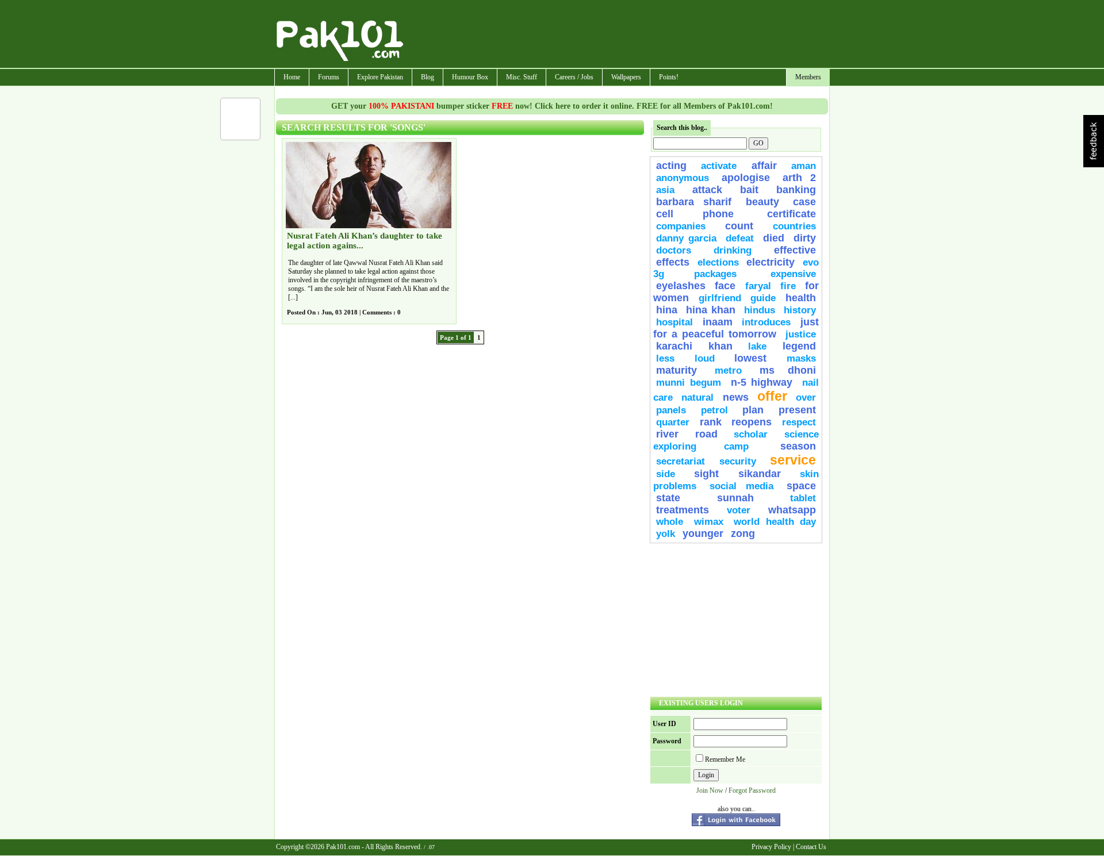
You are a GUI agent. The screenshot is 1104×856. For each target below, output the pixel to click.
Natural (697, 397)
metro (728, 370)
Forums (328, 77)
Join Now (709, 790)
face (725, 285)
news (736, 397)
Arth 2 (799, 177)
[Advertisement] (617, 35)
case (804, 202)
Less (665, 358)
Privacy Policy (771, 847)
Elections (718, 262)
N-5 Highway (762, 382)
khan (720, 346)
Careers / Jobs (574, 77)
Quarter (672, 422)
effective (795, 250)
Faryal (758, 286)
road (706, 434)
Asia (665, 190)
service (793, 459)
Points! (668, 77)
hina (666, 310)
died (773, 238)
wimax (708, 521)
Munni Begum (688, 382)
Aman (803, 165)
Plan (753, 410)
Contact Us (811, 847)
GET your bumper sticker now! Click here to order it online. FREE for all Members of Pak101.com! (552, 106)
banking (796, 189)
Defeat (740, 238)
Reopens (751, 422)
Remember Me (725, 759)
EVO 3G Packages (736, 268)
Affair (764, 165)
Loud (705, 358)
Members (808, 77)
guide (763, 298)
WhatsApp (792, 510)
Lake (757, 346)
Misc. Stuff (521, 77)
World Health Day (775, 521)
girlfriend (720, 298)
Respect (799, 422)
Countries (794, 226)
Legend (799, 346)
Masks (801, 358)
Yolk (665, 533)
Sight (706, 473)
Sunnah (735, 498)
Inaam (718, 322)
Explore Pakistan (380, 77)
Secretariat (680, 461)
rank (711, 422)
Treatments (682, 510)
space (801, 486)
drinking (733, 250)
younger (703, 533)
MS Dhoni (788, 370)
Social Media (741, 486)
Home (291, 77)
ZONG (743, 533)
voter (738, 510)
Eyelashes (681, 285)
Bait (749, 189)
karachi (674, 346)
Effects (672, 262)
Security (737, 461)
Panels (671, 410)
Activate (719, 165)
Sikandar (759, 473)
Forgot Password (752, 790)
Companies (681, 226)
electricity (770, 262)
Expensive (793, 273)
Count (739, 226)
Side (665, 474)
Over (806, 397)
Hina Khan (710, 310)
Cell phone (695, 214)
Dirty (804, 238)
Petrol (714, 410)
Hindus (759, 310)
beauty (762, 202)
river (667, 434)
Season (798, 446)
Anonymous (682, 177)
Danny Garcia (686, 238)
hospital (674, 322)
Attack (707, 189)
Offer (772, 396)
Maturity (676, 370)
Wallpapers (626, 77)
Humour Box (470, 77)
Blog (427, 77)
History (800, 310)
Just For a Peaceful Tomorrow (736, 328)
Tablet (803, 498)
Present (797, 410)
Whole (669, 521)
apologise (746, 177)
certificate (791, 214)
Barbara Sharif (693, 202)
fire (788, 286)
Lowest (750, 358)
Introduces (766, 322)
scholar (751, 434)
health (800, 298)
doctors (673, 250)
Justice (800, 334)
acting (671, 165)
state (668, 498)
